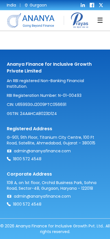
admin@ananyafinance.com (42, 151)
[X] (101, 5)
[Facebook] (92, 5)
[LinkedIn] (83, 5)
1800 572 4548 (27, 159)
